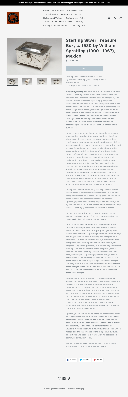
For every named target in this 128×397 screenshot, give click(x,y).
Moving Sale (79, 25)
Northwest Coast (76, 10)
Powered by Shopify (76, 389)
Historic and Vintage (52, 18)
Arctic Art (67, 14)
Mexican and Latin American (58, 22)
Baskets (78, 14)
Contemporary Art (76, 18)
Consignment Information (57, 25)
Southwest (52, 14)
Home (46, 10)
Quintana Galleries (58, 389)
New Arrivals (58, 10)
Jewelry (79, 22)
